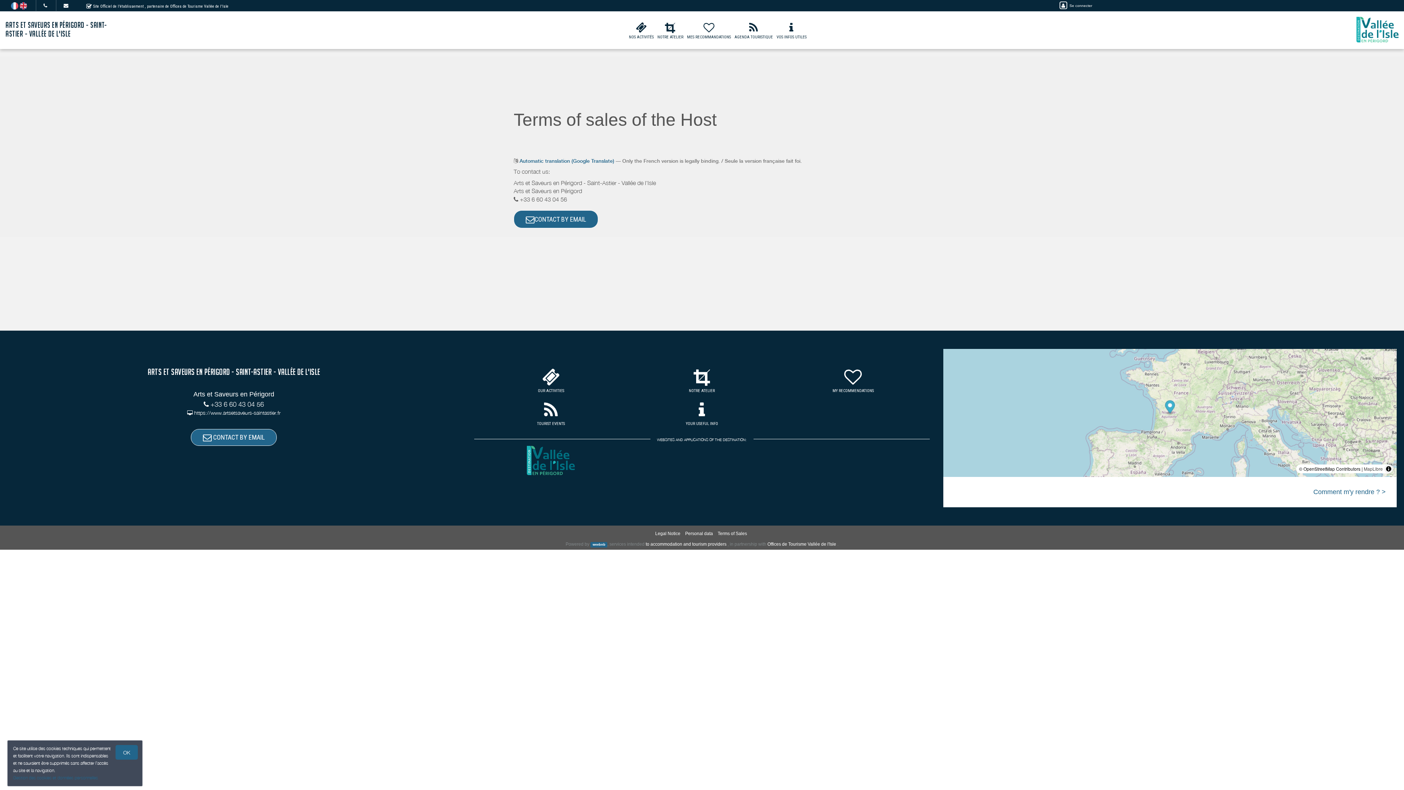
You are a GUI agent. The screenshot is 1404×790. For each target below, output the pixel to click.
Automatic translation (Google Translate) (567, 161)
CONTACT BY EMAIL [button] (560, 219)
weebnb (599, 544)
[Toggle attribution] (1388, 468)
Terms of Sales (732, 533)
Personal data (699, 533)
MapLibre (1373, 469)
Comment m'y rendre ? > (1349, 492)
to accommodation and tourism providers (686, 544)
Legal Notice (667, 533)
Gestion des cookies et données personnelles (55, 777)
